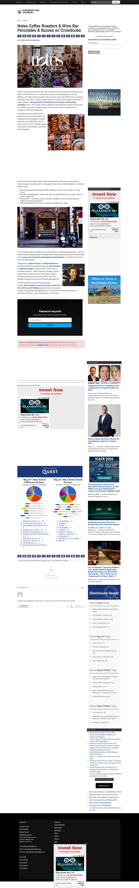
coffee (48, 560)
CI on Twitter (23, 857)
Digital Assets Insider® (25, 835)
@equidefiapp (105, 802)
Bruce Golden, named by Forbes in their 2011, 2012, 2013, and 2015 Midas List (39, 286)
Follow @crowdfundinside (104, 36)
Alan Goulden (54, 266)
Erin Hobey (36, 40)
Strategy (56, 836)
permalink (65, 560)
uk (51, 560)
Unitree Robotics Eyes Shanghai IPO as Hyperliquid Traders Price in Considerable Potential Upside (104, 769)
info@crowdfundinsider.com (29, 846)
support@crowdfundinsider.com (32, 849)
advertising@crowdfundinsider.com (35, 852)
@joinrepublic (94, 802)
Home (19, 20)
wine (54, 560)
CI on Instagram (24, 865)
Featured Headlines (59, 825)
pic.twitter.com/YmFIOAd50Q (100, 805)
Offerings (43, 2)
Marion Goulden (27, 268)
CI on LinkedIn (23, 862)
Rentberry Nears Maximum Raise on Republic (105, 761)
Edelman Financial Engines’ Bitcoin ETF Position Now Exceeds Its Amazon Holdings (104, 744)
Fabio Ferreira (34, 263)
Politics (56, 833)
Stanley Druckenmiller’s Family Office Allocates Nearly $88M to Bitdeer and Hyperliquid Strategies (102, 734)
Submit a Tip (42, 345)
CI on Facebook (24, 859)
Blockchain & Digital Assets (59, 2)
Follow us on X (104, 786)
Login (82, 587)
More (83, 2)
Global (25, 20)
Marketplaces (31, 2)
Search (116, 2)
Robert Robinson (51, 263)
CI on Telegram (24, 868)
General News (58, 827)
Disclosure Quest (24, 832)
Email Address (93, 43)
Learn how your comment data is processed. (60, 601)
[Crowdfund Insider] (29, 16)
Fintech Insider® (24, 829)
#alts (100, 800)
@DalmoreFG (112, 800)
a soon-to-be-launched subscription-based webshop (42, 257)
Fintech (74, 2)
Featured (19, 2)
